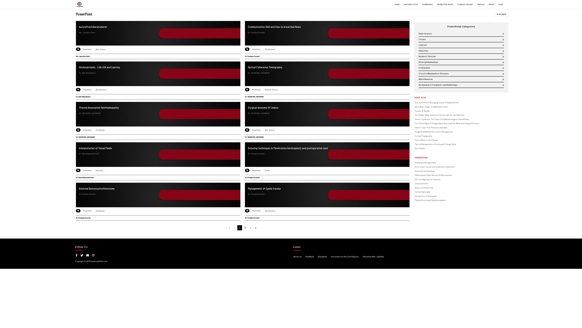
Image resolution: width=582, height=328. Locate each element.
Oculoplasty (100, 130)
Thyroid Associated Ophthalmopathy (99, 107)
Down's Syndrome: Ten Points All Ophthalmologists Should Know (442, 119)
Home (397, 4)
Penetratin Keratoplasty (425, 171)
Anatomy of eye (411, 4)
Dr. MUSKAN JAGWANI (254, 97)
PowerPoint (427, 4)
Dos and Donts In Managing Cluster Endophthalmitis (437, 102)
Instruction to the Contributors (345, 256)
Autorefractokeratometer (93, 26)
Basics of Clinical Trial (424, 187)
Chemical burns (421, 183)
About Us (297, 256)
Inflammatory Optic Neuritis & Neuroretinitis (433, 175)
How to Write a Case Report (426, 140)
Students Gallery (465, 4)
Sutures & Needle (422, 111)
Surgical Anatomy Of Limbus (263, 107)
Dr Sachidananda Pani (85, 177)
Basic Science (100, 49)
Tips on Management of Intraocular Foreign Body (435, 144)
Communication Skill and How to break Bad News (274, 26)
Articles (481, 4)
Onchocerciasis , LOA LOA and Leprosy (99, 67)
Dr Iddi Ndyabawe (83, 97)
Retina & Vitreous (271, 90)
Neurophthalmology (428, 62)
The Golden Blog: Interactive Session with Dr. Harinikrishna (439, 115)
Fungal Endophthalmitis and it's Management (434, 131)
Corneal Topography (423, 136)
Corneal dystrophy (422, 192)
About (491, 4)
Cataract (423, 45)
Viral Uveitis (420, 148)
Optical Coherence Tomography (265, 67)
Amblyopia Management (425, 162)
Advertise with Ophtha (373, 256)
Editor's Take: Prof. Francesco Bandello (431, 127)
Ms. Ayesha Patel (83, 56)
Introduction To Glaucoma (426, 196)
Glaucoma (99, 170)
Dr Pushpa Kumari (252, 56)
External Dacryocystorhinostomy (97, 188)
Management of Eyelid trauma (264, 188)
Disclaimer (322, 256)
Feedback (309, 256)
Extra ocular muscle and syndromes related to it (435, 167)
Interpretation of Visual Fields (95, 148)
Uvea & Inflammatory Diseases (434, 73)
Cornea (267, 170)
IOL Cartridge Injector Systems (427, 179)
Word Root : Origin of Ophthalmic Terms (431, 107)
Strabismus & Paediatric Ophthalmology (438, 85)
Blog (501, 4)
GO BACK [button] (502, 14)
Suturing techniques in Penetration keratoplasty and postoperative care (288, 148)
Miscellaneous (270, 49)
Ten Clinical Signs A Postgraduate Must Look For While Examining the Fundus (447, 123)
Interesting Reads (445, 4)
